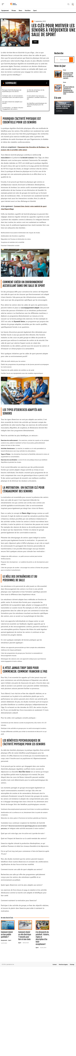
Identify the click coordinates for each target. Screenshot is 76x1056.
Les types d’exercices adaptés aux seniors (12, 102)
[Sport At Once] (13, 4)
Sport (9, 940)
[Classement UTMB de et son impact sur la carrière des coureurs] (58, 74)
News (35, 42)
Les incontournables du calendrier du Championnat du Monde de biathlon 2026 (68, 89)
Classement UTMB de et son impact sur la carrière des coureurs (68, 75)
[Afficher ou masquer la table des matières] (31, 83)
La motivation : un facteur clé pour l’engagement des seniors (12, 108)
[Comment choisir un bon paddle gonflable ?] (7, 925)
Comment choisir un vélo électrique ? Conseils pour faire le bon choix (24, 936)
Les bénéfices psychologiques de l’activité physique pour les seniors (37, 104)
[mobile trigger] (3, 4)
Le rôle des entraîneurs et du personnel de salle (35, 90)
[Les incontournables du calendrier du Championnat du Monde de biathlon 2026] (58, 88)
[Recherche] (68, 4)
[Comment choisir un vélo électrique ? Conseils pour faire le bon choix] (25, 925)
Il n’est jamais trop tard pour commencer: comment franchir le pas (36, 97)
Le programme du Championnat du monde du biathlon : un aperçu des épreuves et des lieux (63, 105)
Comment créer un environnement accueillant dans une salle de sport (12, 96)
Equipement (4, 940)
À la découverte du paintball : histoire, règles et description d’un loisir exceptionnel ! (42, 938)
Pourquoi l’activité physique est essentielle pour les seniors (11, 90)
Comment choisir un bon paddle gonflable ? (7, 934)
